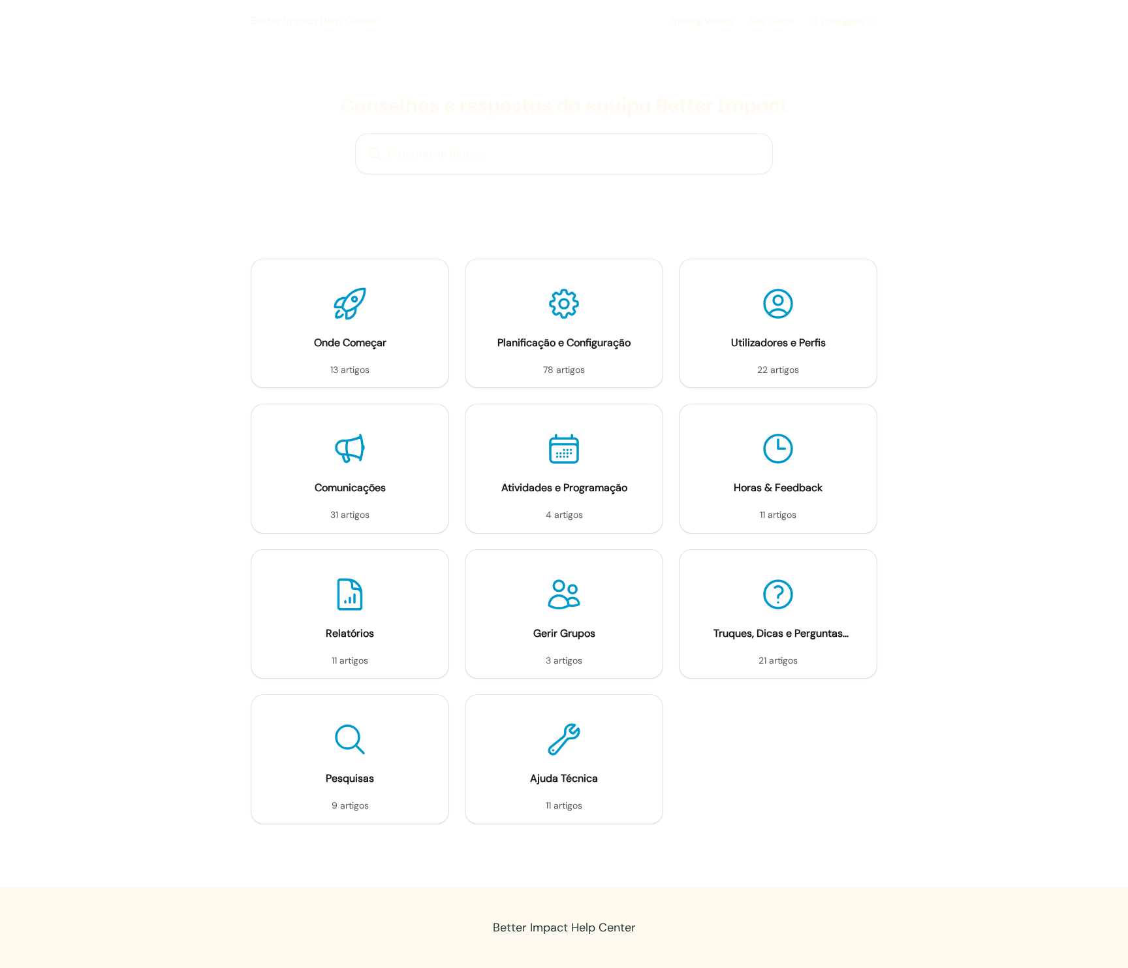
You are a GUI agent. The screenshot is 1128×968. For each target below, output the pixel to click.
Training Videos (702, 20)
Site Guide (771, 20)
